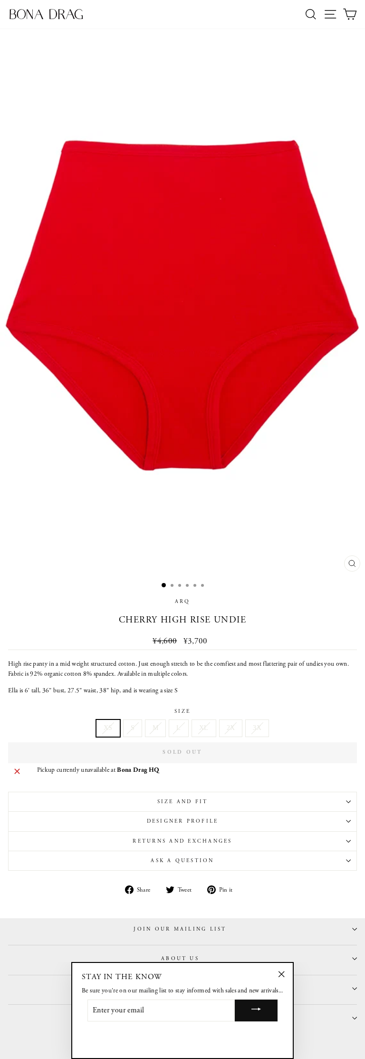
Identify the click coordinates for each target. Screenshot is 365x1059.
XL (204, 727)
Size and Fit (182, 801)
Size (182, 711)
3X (257, 727)
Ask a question (182, 860)
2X (231, 727)
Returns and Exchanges (182, 841)
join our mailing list (180, 929)
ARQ (183, 601)
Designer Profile (183, 821)
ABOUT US (180, 958)
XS (108, 727)
